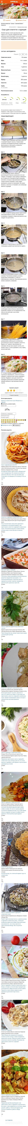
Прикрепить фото (7, 425)
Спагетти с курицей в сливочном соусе (11, 517)
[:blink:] (7, 422)
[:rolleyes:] (21, 420)
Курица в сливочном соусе (8, 400)
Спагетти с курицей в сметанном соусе (11, 688)
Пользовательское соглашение (13, 1122)
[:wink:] (2, 420)
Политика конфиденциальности (14, 1123)
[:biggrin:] (16, 422)
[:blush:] (23, 420)
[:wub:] (16, 420)
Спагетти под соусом (7, 867)
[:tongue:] (12, 422)
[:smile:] (18, 420)
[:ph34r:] (25, 420)
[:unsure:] (2, 422)
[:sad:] (5, 420)
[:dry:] (11, 420)
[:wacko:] (3, 420)
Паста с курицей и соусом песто (10, 1094)
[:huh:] (3, 422)
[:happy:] (12, 420)
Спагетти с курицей (6, 1030)
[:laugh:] (9, 422)
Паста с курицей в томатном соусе (10, 802)
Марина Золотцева (22, 27)
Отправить (17, 425)
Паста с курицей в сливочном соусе (11, 752)
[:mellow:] (11, 422)
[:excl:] (5, 422)
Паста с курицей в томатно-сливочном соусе (13, 978)
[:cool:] (14, 420)
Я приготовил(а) (14, 395)
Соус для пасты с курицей (8, 569)
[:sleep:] (9, 420)
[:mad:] (20, 420)
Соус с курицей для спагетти (9, 465)
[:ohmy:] (7, 420)
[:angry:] (14, 422)
